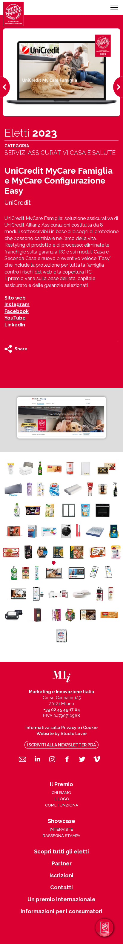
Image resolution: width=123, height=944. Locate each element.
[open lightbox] (61, 418)
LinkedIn (14, 325)
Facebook (16, 311)
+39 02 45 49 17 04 (61, 709)
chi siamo (61, 793)
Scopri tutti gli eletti (61, 851)
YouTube (15, 318)
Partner (62, 863)
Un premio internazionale (61, 899)
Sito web (15, 298)
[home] (13, 13)
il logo (61, 799)
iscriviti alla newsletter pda (61, 745)
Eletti (30, 132)
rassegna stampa (61, 836)
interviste (61, 829)
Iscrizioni (61, 875)
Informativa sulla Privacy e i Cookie (61, 727)
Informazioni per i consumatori (61, 911)
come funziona (61, 805)
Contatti (61, 887)
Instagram (17, 304)
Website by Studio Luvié (61, 733)
